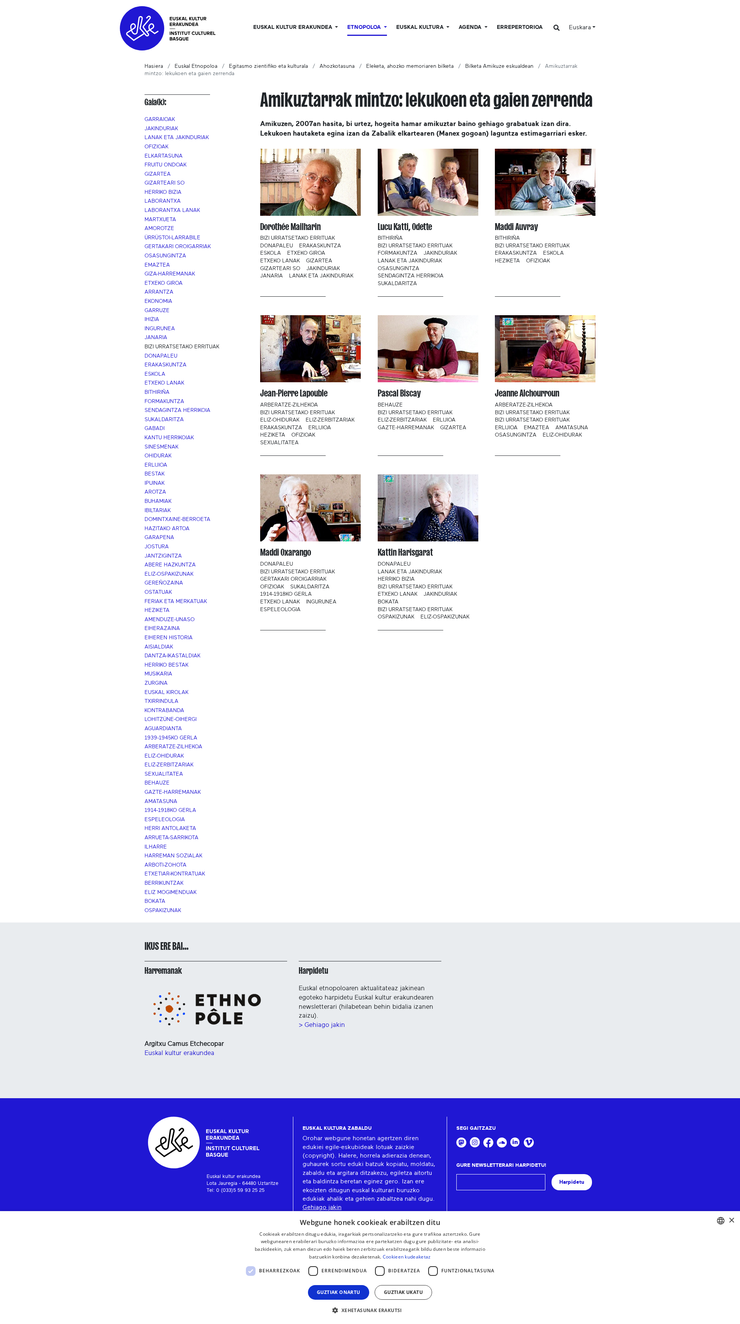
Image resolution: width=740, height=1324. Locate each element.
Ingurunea (160, 328)
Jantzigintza (163, 556)
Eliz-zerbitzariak (169, 765)
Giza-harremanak (170, 274)
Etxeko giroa (164, 283)
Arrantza (159, 292)
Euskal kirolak (166, 692)
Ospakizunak (163, 910)
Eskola (155, 374)
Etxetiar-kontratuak (175, 874)
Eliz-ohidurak (164, 756)
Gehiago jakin (322, 1207)
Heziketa (157, 610)
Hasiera (154, 66)
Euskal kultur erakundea (179, 1053)
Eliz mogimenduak (171, 892)
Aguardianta (163, 728)
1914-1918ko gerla (170, 810)
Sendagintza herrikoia (177, 410)
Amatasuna (161, 801)
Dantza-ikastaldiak (172, 656)
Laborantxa (163, 201)
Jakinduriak (161, 128)
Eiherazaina (162, 628)
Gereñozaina (164, 583)
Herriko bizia (163, 192)
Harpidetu (313, 970)
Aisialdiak (159, 647)
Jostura (157, 546)
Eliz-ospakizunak (169, 574)
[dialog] (370, 1267)
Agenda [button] (471, 27)
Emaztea (157, 265)
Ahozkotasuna (337, 66)
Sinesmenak (161, 447)
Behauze (157, 783)
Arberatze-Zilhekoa (173, 746)
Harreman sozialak (173, 856)
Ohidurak (158, 456)
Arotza (155, 492)
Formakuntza (164, 401)
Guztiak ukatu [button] (403, 1292)
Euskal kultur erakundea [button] (293, 27)
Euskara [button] (580, 27)
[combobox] (721, 1221)
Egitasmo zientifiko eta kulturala (268, 66)
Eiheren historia (169, 637)
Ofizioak (156, 147)
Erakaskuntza (166, 365)
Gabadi (155, 428)
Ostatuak (158, 592)
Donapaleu (161, 356)
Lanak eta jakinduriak (177, 137)
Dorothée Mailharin (290, 227)
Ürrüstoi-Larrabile (172, 237)
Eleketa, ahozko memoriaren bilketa (410, 66)
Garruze (157, 310)
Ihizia (152, 319)
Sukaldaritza (164, 419)
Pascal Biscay (399, 393)
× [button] (731, 1220)
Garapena (159, 537)
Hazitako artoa (167, 528)
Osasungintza (165, 256)
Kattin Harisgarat (405, 552)
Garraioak (160, 119)
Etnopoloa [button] (364, 27)
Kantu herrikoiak (169, 437)
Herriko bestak (166, 665)
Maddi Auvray (516, 227)
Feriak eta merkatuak (176, 601)
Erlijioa (156, 465)
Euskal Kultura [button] (420, 27)
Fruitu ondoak (166, 165)
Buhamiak (158, 501)
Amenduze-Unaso (170, 619)
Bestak (155, 474)
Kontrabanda (164, 710)
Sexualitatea (164, 774)
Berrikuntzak (164, 883)
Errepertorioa (520, 27)
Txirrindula (161, 701)
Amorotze (159, 228)
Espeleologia (165, 819)
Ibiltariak (158, 510)
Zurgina (156, 683)
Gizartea (158, 174)
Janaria (156, 337)
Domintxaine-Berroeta (177, 519)
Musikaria (158, 674)
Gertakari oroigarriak (178, 246)
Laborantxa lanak (172, 210)
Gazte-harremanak (173, 792)
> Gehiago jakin (322, 1025)
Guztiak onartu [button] (338, 1292)
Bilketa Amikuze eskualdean (499, 66)
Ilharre (156, 847)
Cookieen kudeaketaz (407, 1256)
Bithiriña (157, 392)
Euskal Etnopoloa (196, 66)
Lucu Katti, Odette (405, 227)
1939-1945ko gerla (171, 738)
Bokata (155, 901)
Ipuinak (155, 483)
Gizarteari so (165, 183)
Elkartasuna (164, 156)
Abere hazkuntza (170, 565)
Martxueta (160, 219)
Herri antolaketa (170, 828)
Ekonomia (158, 301)
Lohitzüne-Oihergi (171, 719)
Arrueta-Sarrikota (171, 837)
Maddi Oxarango (285, 552)
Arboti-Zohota (166, 865)
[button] (370, 1310)
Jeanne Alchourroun (527, 393)
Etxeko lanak (164, 383)
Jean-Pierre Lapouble (294, 393)
